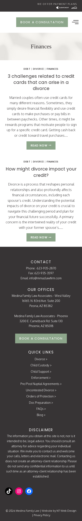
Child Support (40, 371)
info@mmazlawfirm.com (45, 278)
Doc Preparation (40, 402)
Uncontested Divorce (40, 390)
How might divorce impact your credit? (41, 172)
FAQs (40, 409)
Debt (27, 68)
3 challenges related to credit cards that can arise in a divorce (41, 82)
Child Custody (39, 365)
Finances (52, 68)
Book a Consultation (42, 22)
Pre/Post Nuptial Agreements (39, 384)
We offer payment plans (57, 4)
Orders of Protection (40, 396)
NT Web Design (66, 510)
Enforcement (39, 377)
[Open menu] (75, 22)
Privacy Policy (42, 515)
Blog (40, 415)
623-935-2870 (46, 268)
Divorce (38, 68)
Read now (43, 146)
